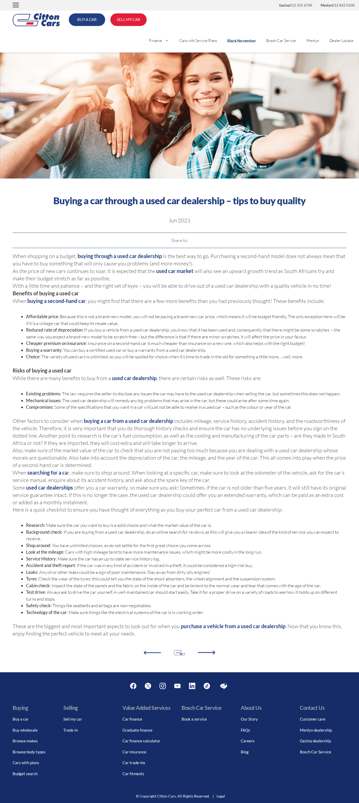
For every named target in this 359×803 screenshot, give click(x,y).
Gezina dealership (315, 740)
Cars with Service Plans (198, 40)
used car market (174, 271)
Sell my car (72, 719)
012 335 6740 (295, 5)
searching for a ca (47, 472)
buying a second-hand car (56, 301)
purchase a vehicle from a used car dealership (233, 626)
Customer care (312, 719)
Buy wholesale (25, 730)
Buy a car (21, 719)
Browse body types (29, 751)
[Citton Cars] (36, 20)
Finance (155, 40)
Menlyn (312, 40)
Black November (241, 40)
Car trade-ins (133, 762)
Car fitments (133, 773)
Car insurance (134, 751)
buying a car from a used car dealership (128, 421)
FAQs (245, 730)
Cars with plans (26, 762)
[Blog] (223, 686)
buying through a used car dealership (120, 256)
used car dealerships (49, 487)
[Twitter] (148, 686)
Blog (245, 751)
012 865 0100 (338, 5)
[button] (16, 5)
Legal (221, 796)
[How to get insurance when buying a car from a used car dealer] (206, 652)
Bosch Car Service (281, 40)
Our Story (249, 719)
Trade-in (70, 730)
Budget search (25, 773)
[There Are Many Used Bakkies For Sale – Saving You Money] (152, 653)
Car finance (132, 719)
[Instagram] (163, 686)
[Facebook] (133, 686)
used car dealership (134, 378)
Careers (248, 740)
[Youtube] (177, 686)
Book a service (194, 719)
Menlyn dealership (316, 730)
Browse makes (25, 740)
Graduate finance (137, 730)
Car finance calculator (141, 740)
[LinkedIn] (192, 686)
